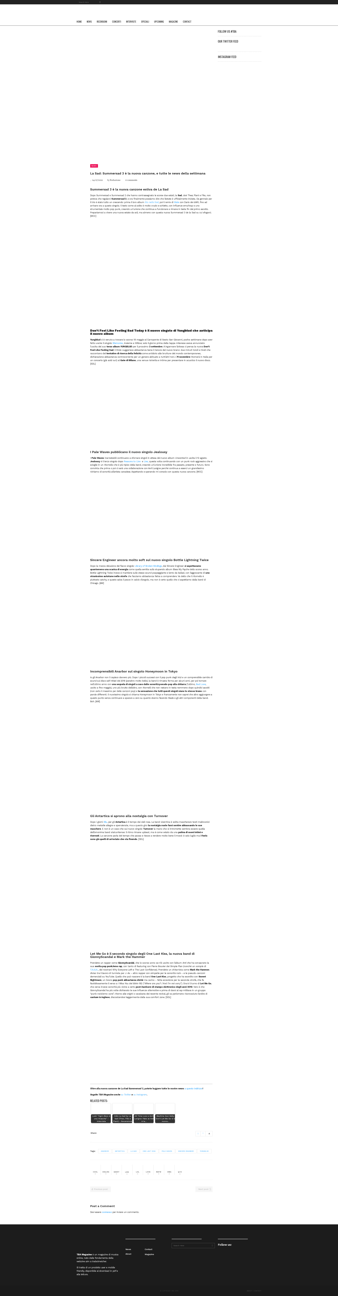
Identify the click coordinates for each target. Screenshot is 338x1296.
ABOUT (249, 1291)
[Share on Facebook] (100, 1132)
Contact (148, 1249)
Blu (105, 822)
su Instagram (140, 1094)
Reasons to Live (132, 461)
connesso (107, 1212)
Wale (176, 202)
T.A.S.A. (94, 969)
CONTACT (257, 1291)
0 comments (131, 180)
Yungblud (204, 1151)
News (128, 1249)
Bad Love (201, 684)
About (128, 1254)
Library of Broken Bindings (148, 566)
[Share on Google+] (107, 1132)
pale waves (167, 1151)
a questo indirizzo (194, 1088)
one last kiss (149, 1151)
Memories (118, 343)
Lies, (146, 461)
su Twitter (126, 1094)
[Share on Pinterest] (110, 1132)
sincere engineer (186, 1151)
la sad (134, 1151)
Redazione (115, 180)
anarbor (105, 1151)
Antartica (120, 1151)
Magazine (149, 1254)
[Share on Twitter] (103, 1132)
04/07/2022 (97, 180)
